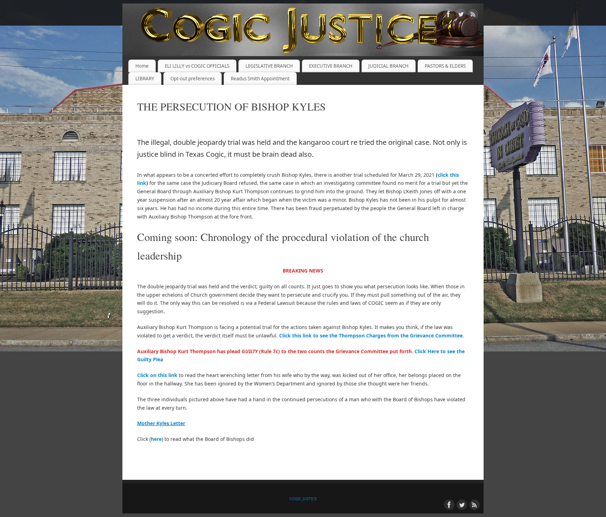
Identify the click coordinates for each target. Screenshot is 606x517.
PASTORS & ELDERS (445, 66)
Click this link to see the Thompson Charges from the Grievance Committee (371, 335)
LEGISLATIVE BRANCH (269, 66)
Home (142, 66)
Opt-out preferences (192, 78)
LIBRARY (144, 78)
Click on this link (157, 375)
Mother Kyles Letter (161, 423)
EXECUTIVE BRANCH (330, 66)
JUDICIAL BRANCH (388, 66)
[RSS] (473, 15)
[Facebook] (448, 15)
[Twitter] (461, 15)
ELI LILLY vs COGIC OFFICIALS (197, 66)
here (156, 439)
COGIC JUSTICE (303, 498)
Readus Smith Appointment (260, 78)
